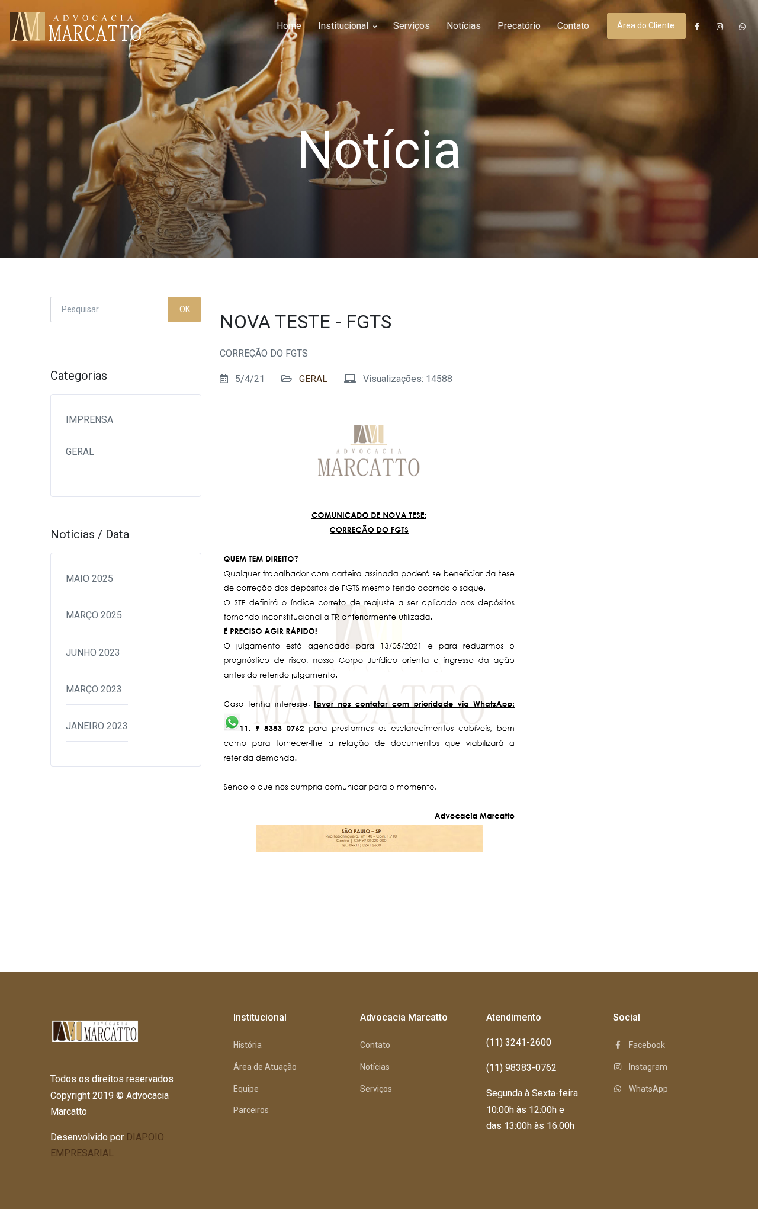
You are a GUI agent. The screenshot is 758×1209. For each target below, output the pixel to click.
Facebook (646, 1045)
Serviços (411, 25)
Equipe (246, 1088)
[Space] (53, 26)
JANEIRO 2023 (97, 726)
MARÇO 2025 (94, 615)
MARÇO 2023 (94, 689)
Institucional (344, 25)
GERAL (80, 451)
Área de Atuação (265, 1067)
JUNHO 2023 (93, 652)
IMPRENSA (89, 419)
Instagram (647, 1067)
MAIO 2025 (89, 578)
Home (289, 25)
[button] (697, 27)
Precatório (519, 25)
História (247, 1045)
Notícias (464, 25)
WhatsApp (647, 1088)
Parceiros (251, 1110)
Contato (573, 25)
